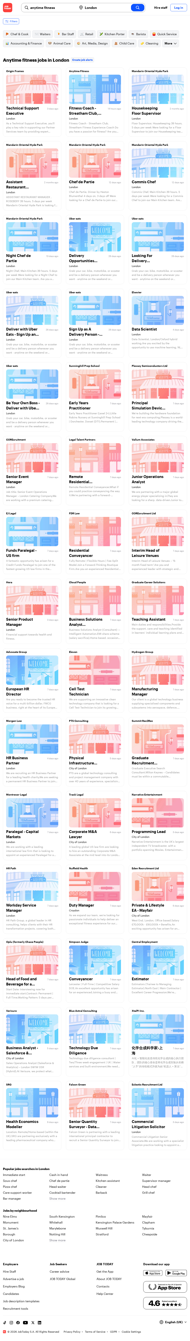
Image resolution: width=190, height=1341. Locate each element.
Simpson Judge (78, 941)
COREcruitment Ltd (144, 513)
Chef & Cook (19, 34)
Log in (178, 7)
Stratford (102, 1234)
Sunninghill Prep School (84, 365)
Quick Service (167, 34)
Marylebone (57, 1228)
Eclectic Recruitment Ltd (147, 1084)
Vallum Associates (143, 439)
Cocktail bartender (62, 1192)
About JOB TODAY (109, 1279)
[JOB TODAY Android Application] (176, 1273)
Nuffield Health (78, 868)
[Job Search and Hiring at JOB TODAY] (7, 7)
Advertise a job (13, 1279)
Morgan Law (14, 720)
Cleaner (101, 1186)
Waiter (146, 1174)
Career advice (59, 1271)
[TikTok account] (4, 1322)
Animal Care (62, 43)
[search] (137, 7)
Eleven (73, 651)
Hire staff (160, 7)
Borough (9, 1234)
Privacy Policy (72, 1331)
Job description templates (21, 1301)
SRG (9, 1084)
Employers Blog (14, 1286)
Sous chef (10, 1180)
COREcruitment (16, 439)
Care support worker (17, 1192)
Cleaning (152, 43)
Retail (89, 34)
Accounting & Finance (26, 43)
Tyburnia (148, 1228)
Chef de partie (59, 1180)
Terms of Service (95, 1331)
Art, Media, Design (95, 43)
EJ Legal (11, 513)
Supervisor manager (156, 1180)
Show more (57, 1198)
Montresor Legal (16, 794)
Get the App (104, 1271)
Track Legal (76, 794)
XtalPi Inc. (138, 1010)
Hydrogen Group (142, 651)
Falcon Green (77, 1084)
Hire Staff (9, 1271)
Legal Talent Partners (82, 439)
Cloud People (77, 582)
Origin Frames (15, 71)
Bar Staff (68, 34)
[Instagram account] (11, 1322)
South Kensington (62, 1216)
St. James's (11, 1228)
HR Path (11, 868)
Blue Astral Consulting (83, 1010)
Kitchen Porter (115, 34)
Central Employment (145, 941)
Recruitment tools (15, 1308)
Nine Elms (10, 1216)
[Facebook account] (18, 1322)
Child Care (126, 43)
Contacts (102, 1286)
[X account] (33, 1322)
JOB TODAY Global (62, 1279)
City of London (13, 1240)
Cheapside (149, 1234)
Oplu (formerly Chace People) (24, 941)
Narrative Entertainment (147, 794)
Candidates (11, 1293)
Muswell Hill (104, 1228)
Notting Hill (57, 1234)
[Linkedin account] (39, 1322)
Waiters (45, 34)
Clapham (148, 1222)
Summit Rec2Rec (142, 720)
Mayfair (147, 1216)
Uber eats (75, 218)
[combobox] (52, 7)
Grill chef (148, 1192)
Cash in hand (58, 1174)
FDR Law (74, 513)
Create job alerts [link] (82, 59)
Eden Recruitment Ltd (145, 868)
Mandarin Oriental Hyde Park (150, 71)
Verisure (11, 1010)
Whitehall (56, 1222)
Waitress (102, 1174)
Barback (101, 1192)
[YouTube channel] (25, 1322)
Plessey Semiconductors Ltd (149, 365)
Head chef (149, 1186)
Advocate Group (16, 651)
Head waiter (57, 1186)
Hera (9, 582)
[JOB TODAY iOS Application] (153, 1273)
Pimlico (101, 1216)
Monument (11, 1222)
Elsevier (137, 292)
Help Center (104, 1293)
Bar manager (12, 1198)
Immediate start (14, 1174)
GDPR (113, 1331)
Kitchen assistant (108, 1180)
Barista (141, 34)
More (168, 43)
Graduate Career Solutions (148, 582)
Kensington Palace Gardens (115, 1222)
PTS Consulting (78, 720)
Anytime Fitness (79, 71)
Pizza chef (10, 1186)
